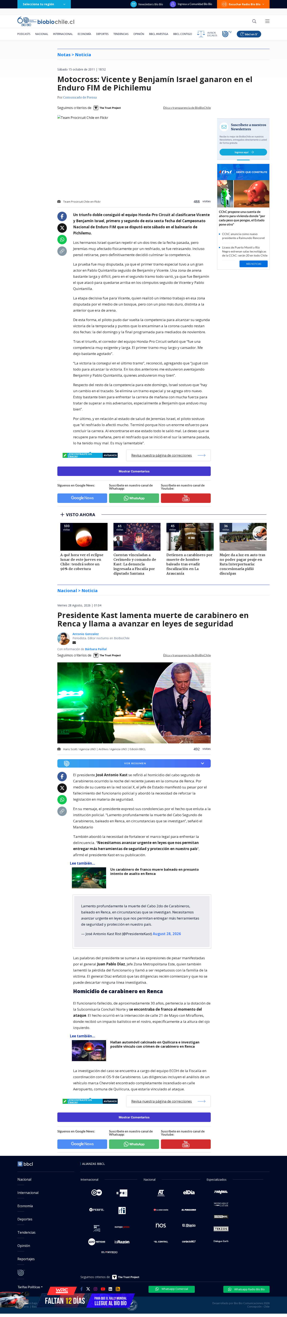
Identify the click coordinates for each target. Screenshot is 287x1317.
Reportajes (26, 1259)
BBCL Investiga (158, 34)
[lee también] (90, 877)
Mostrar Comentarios (134, 471)
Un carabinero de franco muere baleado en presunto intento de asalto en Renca (154, 871)
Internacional (63, 34)
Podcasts (23, 34)
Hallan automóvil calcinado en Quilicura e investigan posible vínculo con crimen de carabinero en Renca (154, 1044)
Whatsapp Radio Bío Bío (249, 1289)
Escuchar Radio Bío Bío (245, 4)
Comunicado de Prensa (80, 97)
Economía (84, 34)
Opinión (138, 34)
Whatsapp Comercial (174, 1289)
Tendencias (120, 34)
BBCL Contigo (182, 34)
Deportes (102, 34)
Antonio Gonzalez (85, 634)
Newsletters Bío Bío (150, 4)
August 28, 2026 (167, 933)
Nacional (41, 34)
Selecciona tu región (38, 4)
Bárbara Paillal (96, 649)
